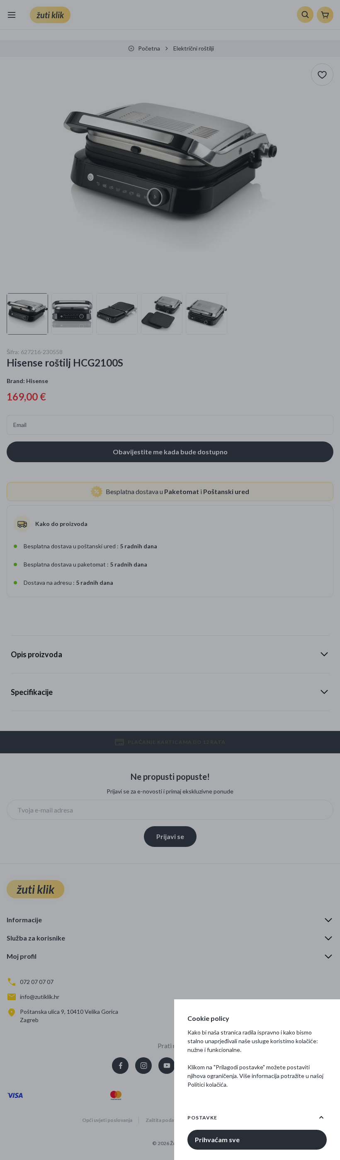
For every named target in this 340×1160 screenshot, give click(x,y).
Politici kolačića (206, 1084)
